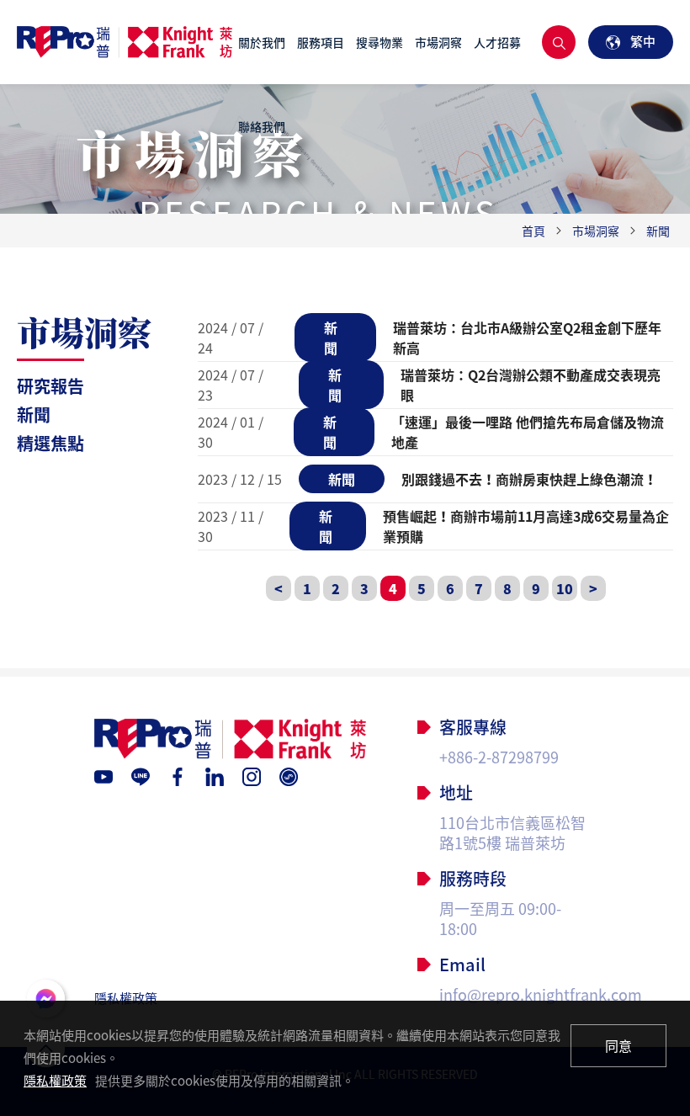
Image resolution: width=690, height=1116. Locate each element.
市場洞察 (438, 42)
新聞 (33, 414)
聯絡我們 (261, 126)
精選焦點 (50, 443)
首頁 (533, 230)
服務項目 (320, 42)
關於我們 (261, 42)
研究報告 (50, 386)
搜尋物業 (379, 42)
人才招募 (497, 42)
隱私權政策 (125, 998)
